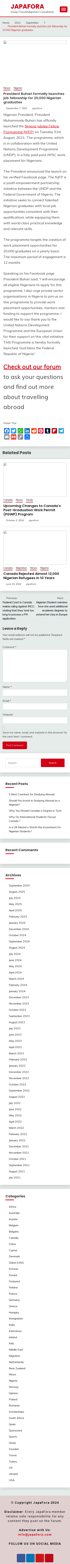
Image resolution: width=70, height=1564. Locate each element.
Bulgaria (14, 1231)
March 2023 (16, 1053)
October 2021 (17, 1159)
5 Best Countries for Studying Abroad (31, 794)
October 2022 (17, 1084)
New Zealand (17, 1368)
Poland (13, 1399)
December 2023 (19, 997)
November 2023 (19, 1003)
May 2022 (15, 1115)
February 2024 (18, 985)
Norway (14, 1387)
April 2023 (15, 1047)
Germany (14, 1300)
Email (7, 700)
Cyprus (13, 1250)
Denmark (14, 1256)
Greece (13, 1306)
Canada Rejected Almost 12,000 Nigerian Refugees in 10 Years (31, 575)
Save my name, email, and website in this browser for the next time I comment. (35, 734)
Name (7, 687)
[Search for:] (23, 763)
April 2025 (15, 910)
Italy (11, 1343)
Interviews (15, 1331)
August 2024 (17, 947)
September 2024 (19, 941)
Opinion (13, 1393)
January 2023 (17, 1065)
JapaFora (27, 6)
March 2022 (16, 1127)
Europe (13, 1275)
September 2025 (19, 885)
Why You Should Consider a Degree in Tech (35, 810)
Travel (12, 1455)
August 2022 (17, 1096)
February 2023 (18, 1059)
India (12, 1324)
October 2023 (17, 1009)
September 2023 (19, 1016)
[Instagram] (40, 1558)
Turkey (13, 1461)
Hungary (14, 1312)
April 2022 (15, 1121)
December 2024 (19, 929)
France (13, 1293)
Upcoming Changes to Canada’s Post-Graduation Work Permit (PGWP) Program (32, 510)
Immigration (16, 1318)
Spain (12, 1424)
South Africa (16, 1418)
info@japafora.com (35, 1534)
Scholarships (16, 1411)
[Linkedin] (30, 1558)
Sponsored (15, 1430)
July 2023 (15, 1028)
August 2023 (17, 1022)
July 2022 (15, 1103)
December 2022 (19, 1072)
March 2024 (16, 978)
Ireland (13, 1337)
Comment (9, 647)
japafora (37, 108)
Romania (14, 1405)
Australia (14, 1213)
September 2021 (19, 1165)
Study (29, 499)
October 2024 (17, 935)
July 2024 (15, 954)
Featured (14, 1281)
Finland (13, 1287)
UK (11, 1467)
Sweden (14, 1449)
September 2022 (19, 1090)
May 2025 (15, 904)
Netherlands (16, 1362)
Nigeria (18, 88)
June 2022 (15, 1109)
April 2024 (15, 972)
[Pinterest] (49, 1558)
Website (8, 714)
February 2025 (18, 916)
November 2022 (19, 1078)
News (6, 88)
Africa (12, 1206)
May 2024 (15, 966)
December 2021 (19, 1146)
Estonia (13, 1268)
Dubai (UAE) (16, 1262)
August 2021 (17, 1171)
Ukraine (13, 1474)
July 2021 (15, 1177)
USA (12, 1480)
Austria (13, 1219)
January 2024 (17, 991)
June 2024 (15, 960)
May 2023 (15, 1040)
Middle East (16, 1349)
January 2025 (17, 922)
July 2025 (15, 898)
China (12, 1244)
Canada (8, 499)
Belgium (13, 1225)
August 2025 (17, 891)
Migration (21, 567)
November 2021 (19, 1152)
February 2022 (18, 1134)
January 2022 (17, 1140)
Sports (13, 1436)
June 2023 (15, 1034)
